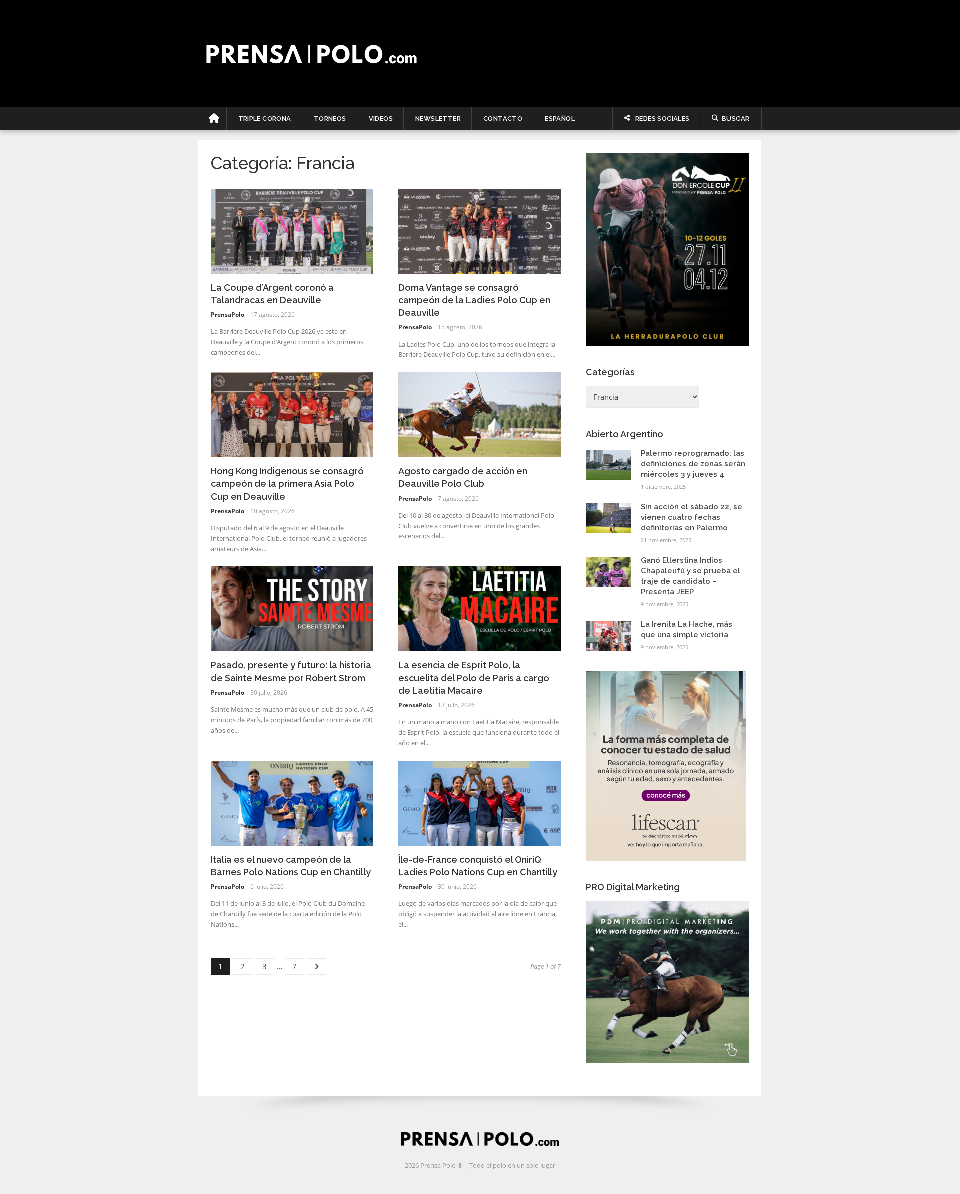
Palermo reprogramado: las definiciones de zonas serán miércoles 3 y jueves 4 (693, 464)
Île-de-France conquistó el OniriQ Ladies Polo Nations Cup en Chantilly (478, 866)
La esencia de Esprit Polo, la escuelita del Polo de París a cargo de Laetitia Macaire (474, 678)
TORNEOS (330, 118)
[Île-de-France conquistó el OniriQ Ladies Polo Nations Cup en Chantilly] (479, 803)
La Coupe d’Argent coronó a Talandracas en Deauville (272, 294)
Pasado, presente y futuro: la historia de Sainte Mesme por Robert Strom (291, 671)
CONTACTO (503, 118)
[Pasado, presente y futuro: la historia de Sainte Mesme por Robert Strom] (292, 608)
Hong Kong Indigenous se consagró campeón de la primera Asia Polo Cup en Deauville (287, 484)
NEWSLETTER (438, 118)
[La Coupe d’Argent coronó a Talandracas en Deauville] (292, 231)
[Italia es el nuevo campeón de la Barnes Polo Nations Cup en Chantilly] (292, 803)
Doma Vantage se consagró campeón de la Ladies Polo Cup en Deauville (474, 300)
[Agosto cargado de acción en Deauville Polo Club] (479, 414)
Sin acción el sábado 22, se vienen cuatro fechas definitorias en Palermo (691, 517)
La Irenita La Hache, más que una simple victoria (686, 630)
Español (560, 118)
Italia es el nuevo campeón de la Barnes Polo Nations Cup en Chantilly (291, 866)
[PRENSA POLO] (480, 53)
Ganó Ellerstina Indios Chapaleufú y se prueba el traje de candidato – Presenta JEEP (690, 576)
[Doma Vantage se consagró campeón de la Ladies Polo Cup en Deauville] (479, 231)
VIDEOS (381, 118)
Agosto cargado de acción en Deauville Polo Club (463, 477)
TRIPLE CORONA (265, 118)
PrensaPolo (227, 314)
